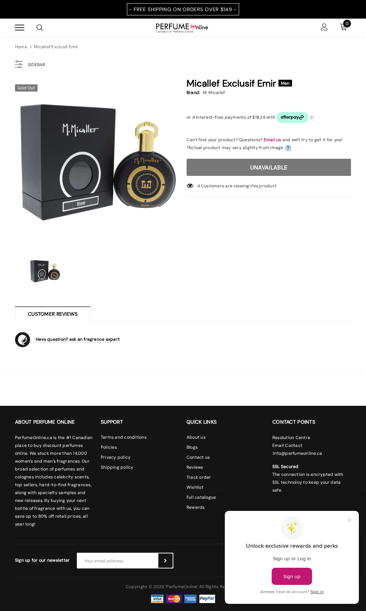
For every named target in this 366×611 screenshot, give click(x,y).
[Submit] (165, 560)
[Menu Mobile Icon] (19, 28)
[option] (97, 162)
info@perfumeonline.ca (297, 453)
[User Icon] (324, 28)
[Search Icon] (39, 27)
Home (21, 47)
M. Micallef (214, 92)
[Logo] (182, 27)
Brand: (193, 92)
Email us (272, 140)
